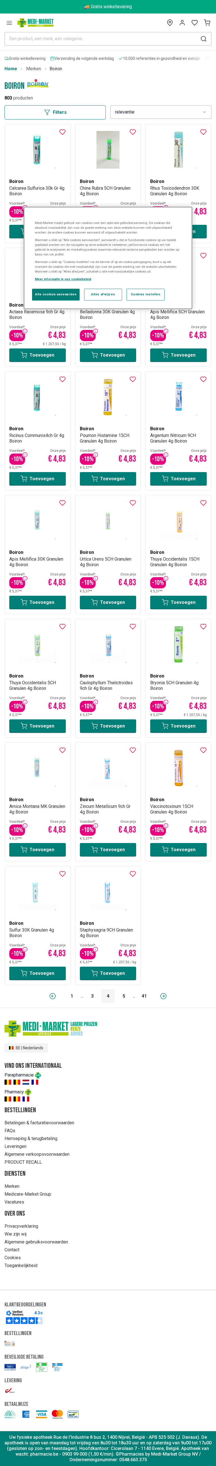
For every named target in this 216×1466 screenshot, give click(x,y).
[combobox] (161, 112)
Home (10, 68)
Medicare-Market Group (27, 1194)
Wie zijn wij (15, 1234)
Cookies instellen (146, 294)
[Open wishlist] (194, 22)
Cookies (12, 1257)
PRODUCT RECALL (23, 1162)
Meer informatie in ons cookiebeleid (63, 279)
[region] (108, 258)
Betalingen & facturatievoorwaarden (39, 1122)
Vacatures (14, 1202)
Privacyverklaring (21, 1226)
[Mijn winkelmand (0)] (207, 22)
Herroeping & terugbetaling (30, 1138)
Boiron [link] (56, 68)
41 (144, 996)
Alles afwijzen (103, 294)
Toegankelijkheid (20, 1265)
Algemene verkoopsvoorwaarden (36, 1154)
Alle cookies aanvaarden (55, 294)
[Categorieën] (9, 23)
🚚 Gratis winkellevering (108, 6)
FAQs (9, 1130)
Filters (60, 112)
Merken (33, 68)
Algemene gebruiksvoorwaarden (36, 1242)
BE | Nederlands (29, 1048)
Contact (11, 1249)
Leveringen (15, 1146)
